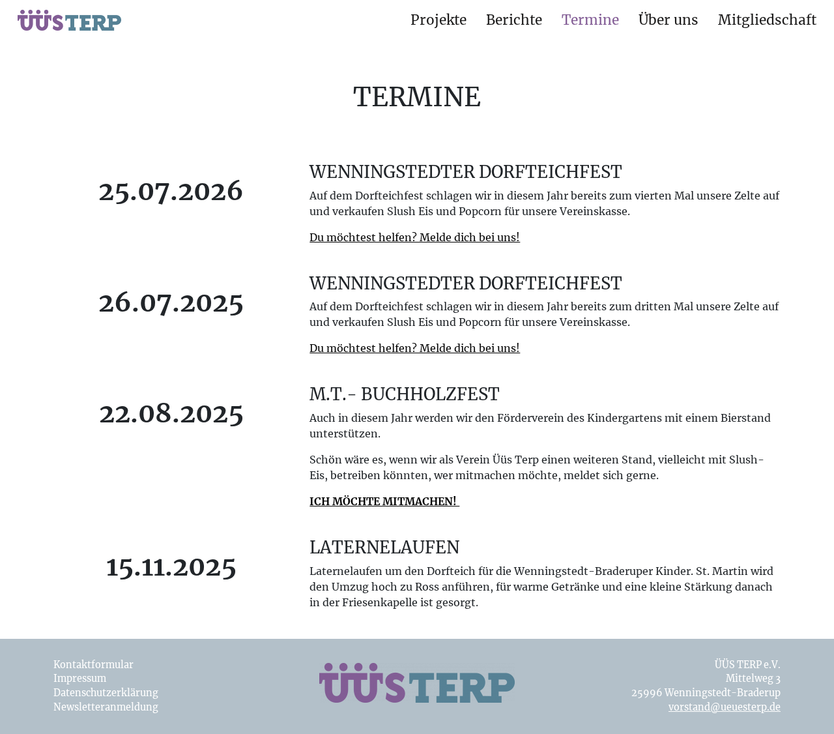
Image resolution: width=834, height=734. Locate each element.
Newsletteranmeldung (105, 707)
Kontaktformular (93, 665)
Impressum (79, 678)
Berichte (514, 20)
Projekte (438, 20)
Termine (590, 20)
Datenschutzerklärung (105, 693)
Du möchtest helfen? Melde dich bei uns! (414, 237)
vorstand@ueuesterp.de (725, 707)
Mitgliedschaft (767, 20)
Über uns (668, 20)
